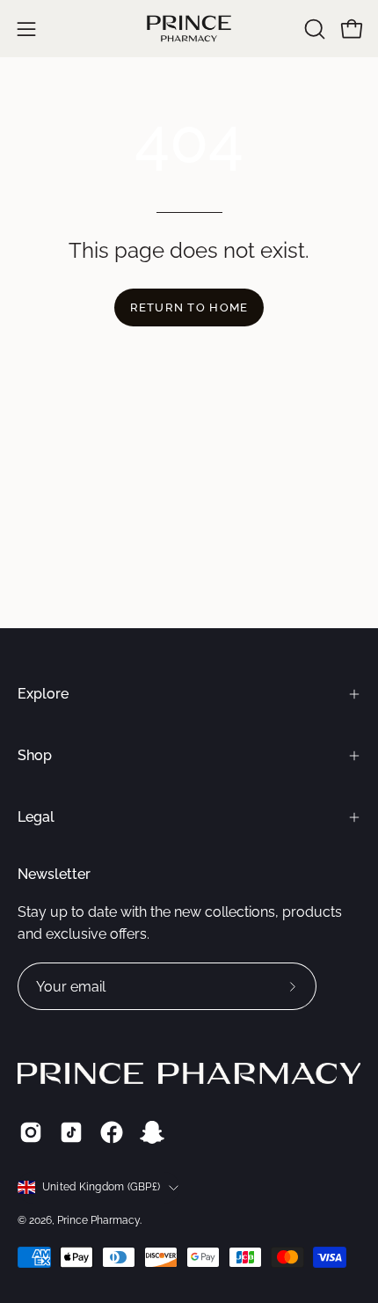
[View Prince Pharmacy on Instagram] (31, 1132)
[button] (313, 29)
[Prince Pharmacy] (189, 28)
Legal (36, 817)
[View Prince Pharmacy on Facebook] (111, 1132)
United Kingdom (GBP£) (101, 1187)
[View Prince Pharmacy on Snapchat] (152, 1132)
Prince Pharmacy (98, 1220)
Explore (43, 693)
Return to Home (189, 307)
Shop (35, 755)
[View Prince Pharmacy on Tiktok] (71, 1132)
